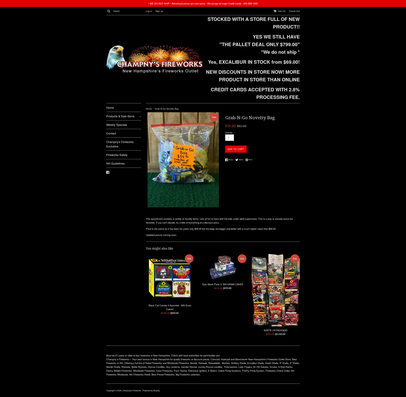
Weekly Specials (116, 125)
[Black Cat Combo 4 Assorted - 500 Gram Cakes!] (170, 278)
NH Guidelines (115, 163)
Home (110, 107)
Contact (111, 133)
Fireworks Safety (117, 155)
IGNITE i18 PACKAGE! (276, 330)
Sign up (159, 11)
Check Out (294, 11)
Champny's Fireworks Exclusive (120, 144)
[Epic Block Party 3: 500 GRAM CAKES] (223, 267)
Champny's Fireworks (131, 390)
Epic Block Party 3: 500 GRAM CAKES (222, 284)
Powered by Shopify (151, 390)
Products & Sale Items (123, 116)
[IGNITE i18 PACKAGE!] (276, 290)
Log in (149, 11)
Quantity (228, 132)
